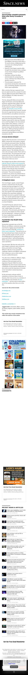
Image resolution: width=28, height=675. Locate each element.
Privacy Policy (11, 663)
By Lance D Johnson (15, 550)
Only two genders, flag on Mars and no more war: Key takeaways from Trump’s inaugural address (16, 632)
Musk (5, 308)
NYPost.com (5, 293)
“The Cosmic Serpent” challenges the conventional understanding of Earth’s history (15, 599)
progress (10, 308)
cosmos (22, 306)
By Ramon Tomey (15, 570)
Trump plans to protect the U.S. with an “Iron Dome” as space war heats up (16, 626)
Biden (18, 306)
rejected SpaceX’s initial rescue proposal (13, 163)
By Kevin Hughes (15, 557)
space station (16, 308)
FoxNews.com (5, 299)
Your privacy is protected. (8, 333)
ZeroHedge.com (6, 290)
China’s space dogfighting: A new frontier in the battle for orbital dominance (16, 511)
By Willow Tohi (14, 512)
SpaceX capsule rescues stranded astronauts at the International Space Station (15, 528)
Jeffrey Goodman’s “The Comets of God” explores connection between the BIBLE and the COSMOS (16, 606)
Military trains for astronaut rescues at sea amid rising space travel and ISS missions (16, 620)
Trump (4, 310)
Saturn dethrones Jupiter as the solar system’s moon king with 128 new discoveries (15, 547)
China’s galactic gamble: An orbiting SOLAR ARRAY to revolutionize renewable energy (16, 554)
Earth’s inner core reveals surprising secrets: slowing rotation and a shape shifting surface (15, 613)
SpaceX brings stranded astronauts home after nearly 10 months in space (16, 522)
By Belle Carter (15, 530)
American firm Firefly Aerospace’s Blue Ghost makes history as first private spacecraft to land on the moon (16, 561)
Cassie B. (10, 20)
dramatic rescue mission (15, 108)
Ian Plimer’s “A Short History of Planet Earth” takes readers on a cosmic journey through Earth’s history (16, 568)
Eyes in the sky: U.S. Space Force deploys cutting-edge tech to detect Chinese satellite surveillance (15, 541)
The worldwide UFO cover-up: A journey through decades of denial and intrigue (16, 586)
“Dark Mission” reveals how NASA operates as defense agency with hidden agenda (16, 580)
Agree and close (14, 666)
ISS (3, 308)
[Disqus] (14, 411)
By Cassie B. (14, 518)
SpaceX (23, 308)
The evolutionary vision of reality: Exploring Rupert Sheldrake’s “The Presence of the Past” (15, 593)
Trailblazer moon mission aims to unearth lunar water (14, 574)
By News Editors (15, 635)
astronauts (13, 306)
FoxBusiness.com (6, 296)
